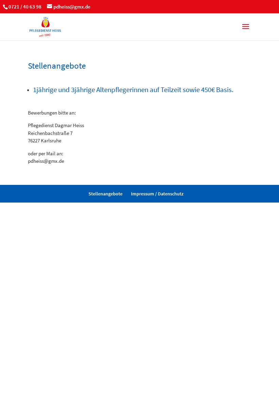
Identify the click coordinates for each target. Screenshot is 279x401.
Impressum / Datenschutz (157, 194)
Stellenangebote (105, 194)
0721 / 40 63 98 (25, 6)
